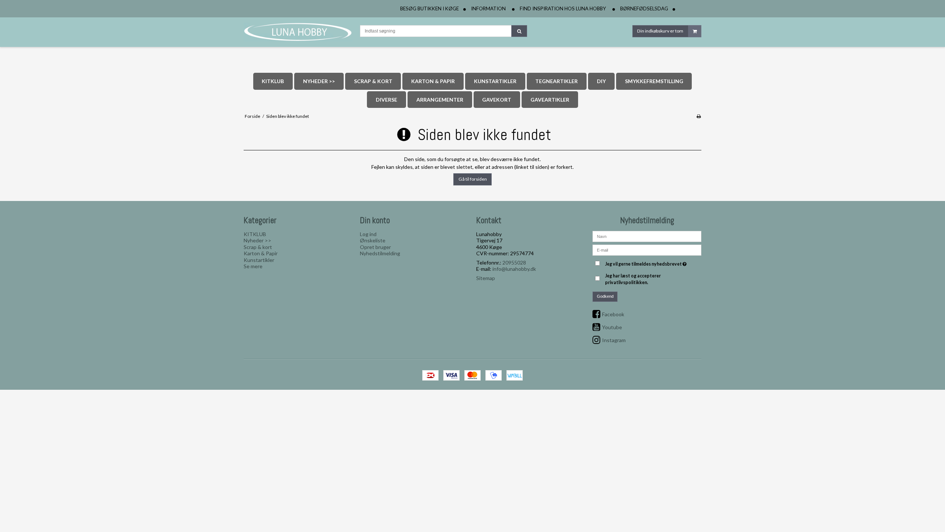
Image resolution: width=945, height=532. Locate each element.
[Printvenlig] (698, 116)
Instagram (614, 340)
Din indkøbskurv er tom (660, 31)
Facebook (613, 314)
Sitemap (485, 278)
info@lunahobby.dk (514, 269)
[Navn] (646, 236)
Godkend (605, 296)
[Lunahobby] (298, 32)
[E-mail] (646, 249)
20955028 (514, 262)
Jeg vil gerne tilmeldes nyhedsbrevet (647, 262)
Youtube (612, 327)
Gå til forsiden (472, 179)
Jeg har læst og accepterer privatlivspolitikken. (633, 279)
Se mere (253, 266)
